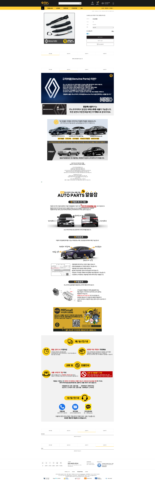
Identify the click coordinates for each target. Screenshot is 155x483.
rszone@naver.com (93, 475)
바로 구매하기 (100, 37)
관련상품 (50, 53)
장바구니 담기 (100, 40)
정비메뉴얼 (65, 8)
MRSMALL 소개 (67, 471)
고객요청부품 (74, 8)
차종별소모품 (50, 8)
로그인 (103, 8)
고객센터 (111, 8)
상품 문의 (104, 53)
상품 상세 (68, 53)
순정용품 (58, 8)
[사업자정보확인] (82, 474)
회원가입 (106, 8)
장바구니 (97, 3)
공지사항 (50, 465)
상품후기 (57, 465)
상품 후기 (86, 53)
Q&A (82, 8)
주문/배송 (60, 465)
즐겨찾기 (46, 465)
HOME (93, 11)
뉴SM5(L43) (97, 11)
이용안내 (73, 471)
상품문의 (53, 465)
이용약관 (86, 471)
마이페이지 (92, 4)
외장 (100, 11)
